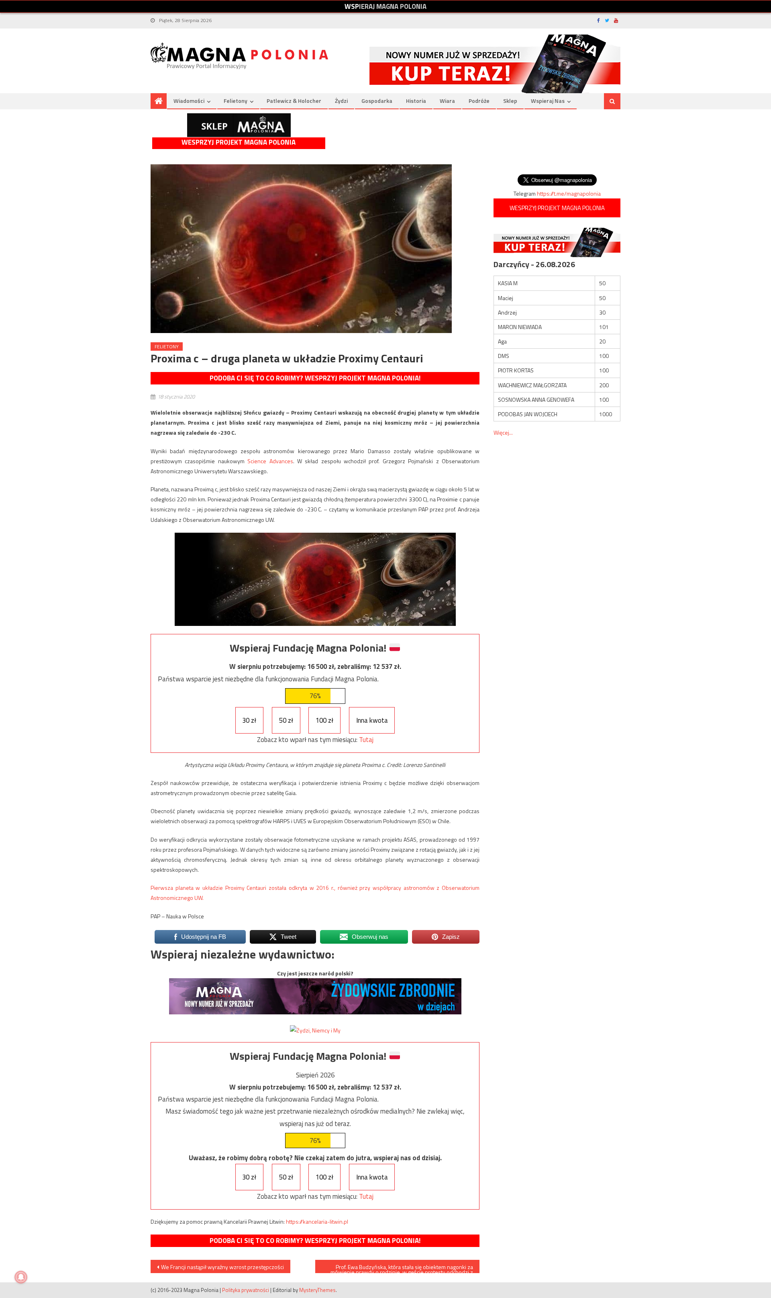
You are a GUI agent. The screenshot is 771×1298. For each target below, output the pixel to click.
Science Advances (270, 461)
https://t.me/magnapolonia (569, 193)
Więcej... (503, 432)
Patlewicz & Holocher (294, 100)
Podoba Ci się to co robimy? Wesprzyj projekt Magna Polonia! (315, 378)
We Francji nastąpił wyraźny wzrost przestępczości (222, 1267)
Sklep (510, 100)
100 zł (324, 720)
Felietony (235, 100)
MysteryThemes (317, 1290)
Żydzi (341, 100)
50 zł (286, 720)
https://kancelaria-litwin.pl (317, 1221)
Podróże (479, 100)
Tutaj (366, 739)
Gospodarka (376, 100)
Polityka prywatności (245, 1290)
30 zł (249, 720)
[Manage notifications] (20, 1277)
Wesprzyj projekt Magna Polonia (239, 142)
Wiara (447, 100)
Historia (416, 100)
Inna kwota (372, 720)
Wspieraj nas (548, 100)
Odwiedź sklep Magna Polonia (239, 125)
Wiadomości (188, 100)
